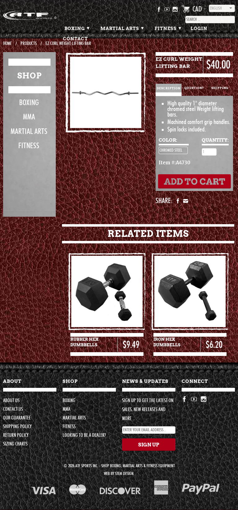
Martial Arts (122, 27)
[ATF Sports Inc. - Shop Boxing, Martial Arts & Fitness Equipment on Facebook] (159, 10)
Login (199, 28)
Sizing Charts (15, 443)
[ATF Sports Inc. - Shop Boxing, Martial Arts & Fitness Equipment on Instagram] (175, 10)
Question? (194, 88)
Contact (75, 39)
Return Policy (16, 435)
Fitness (168, 27)
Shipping (219, 88)
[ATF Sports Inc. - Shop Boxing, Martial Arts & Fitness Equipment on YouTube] (167, 10)
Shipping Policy (17, 426)
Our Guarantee (17, 417)
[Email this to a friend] (185, 200)
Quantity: (215, 140)
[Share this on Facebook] (177, 200)
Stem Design (124, 474)
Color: (168, 140)
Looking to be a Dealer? (84, 435)
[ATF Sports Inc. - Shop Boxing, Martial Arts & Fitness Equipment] (29, 15)
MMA (29, 117)
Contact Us (13, 409)
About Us (11, 400)
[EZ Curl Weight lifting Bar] (105, 92)
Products (28, 43)
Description (168, 88)
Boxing (77, 27)
